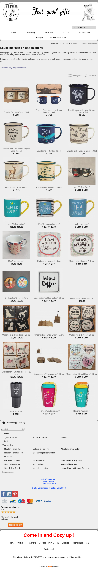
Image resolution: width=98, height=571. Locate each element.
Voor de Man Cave (69, 464)
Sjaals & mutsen (11, 437)
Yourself (5, 434)
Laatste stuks (8, 472)
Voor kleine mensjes (12, 464)
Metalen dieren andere (13, 453)
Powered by (49, 567)
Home (13, 32)
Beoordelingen (15, 525)
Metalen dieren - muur (42, 449)
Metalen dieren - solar (70, 449)
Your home (7, 457)
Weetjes (39, 37)
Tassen (64, 437)
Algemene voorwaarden (55, 557)
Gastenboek (49, 549)
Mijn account (84, 32)
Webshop (31, 32)
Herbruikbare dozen (57, 37)
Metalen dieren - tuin (13, 449)
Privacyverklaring (76, 557)
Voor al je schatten (40, 468)
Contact (66, 32)
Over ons (49, 32)
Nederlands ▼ (80, 28)
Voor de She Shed (12, 468)
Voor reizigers (38, 464)
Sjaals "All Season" (41, 437)
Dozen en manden (12, 460)
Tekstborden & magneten (71, 460)
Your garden (7, 445)
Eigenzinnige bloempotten (44, 453)
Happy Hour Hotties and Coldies (75, 468)
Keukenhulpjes (39, 460)
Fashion (7, 441)
